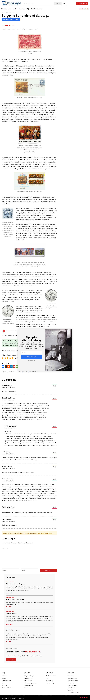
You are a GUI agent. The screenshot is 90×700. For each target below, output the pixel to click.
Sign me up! (31, 357)
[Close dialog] (4, 331)
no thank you (31, 360)
